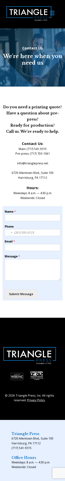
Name (10, 212)
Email (10, 241)
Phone (9, 226)
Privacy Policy (36, 400)
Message (12, 256)
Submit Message (21, 294)
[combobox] (9, 232)
